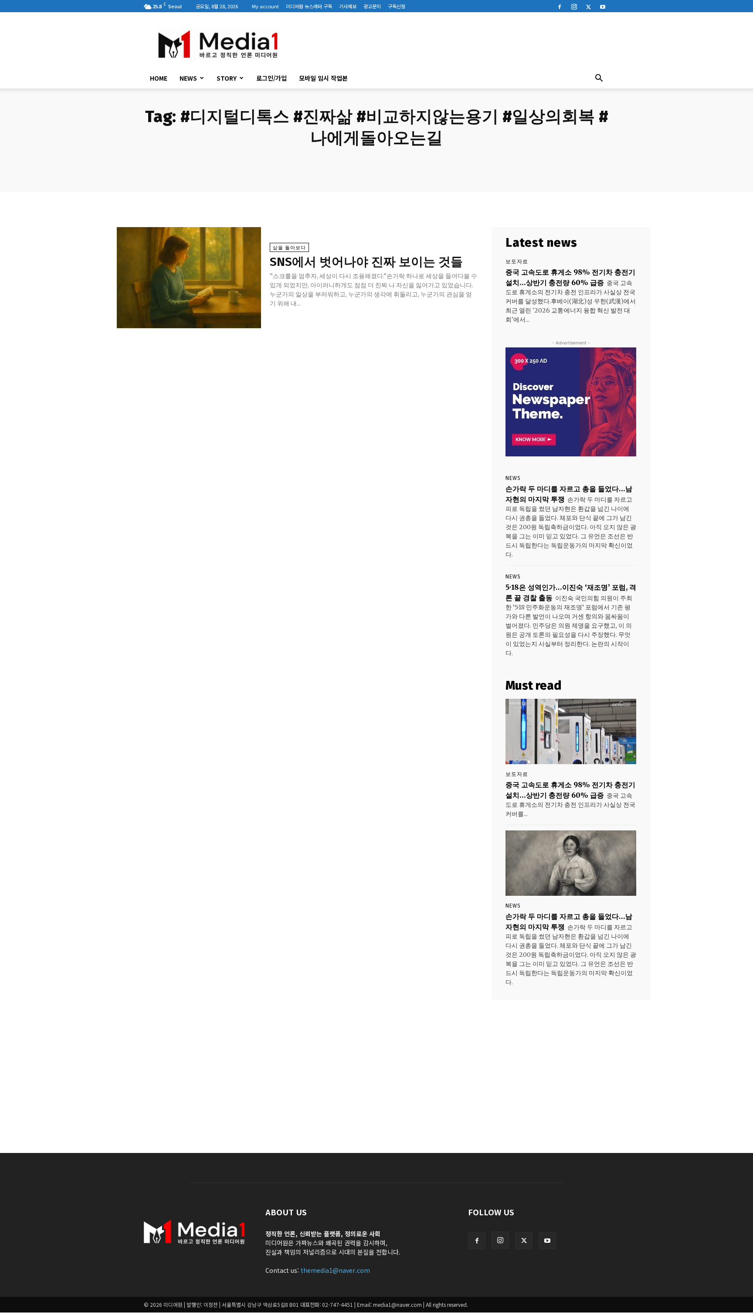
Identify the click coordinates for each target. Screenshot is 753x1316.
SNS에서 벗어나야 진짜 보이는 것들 (366, 262)
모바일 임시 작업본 (323, 78)
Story (227, 78)
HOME (158, 78)
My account (265, 6)
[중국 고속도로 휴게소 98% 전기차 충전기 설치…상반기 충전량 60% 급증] (570, 731)
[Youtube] (602, 6)
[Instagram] (573, 6)
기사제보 (347, 6)
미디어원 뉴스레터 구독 (309, 6)
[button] (598, 79)
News (188, 78)
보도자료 (516, 261)
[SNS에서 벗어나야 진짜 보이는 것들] (189, 277)
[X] (588, 6)
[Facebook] (559, 6)
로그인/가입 (271, 78)
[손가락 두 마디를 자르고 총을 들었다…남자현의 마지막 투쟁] (570, 863)
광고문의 (372, 6)
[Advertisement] (450, 44)
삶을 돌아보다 (289, 248)
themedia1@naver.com (335, 1270)
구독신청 (396, 6)
